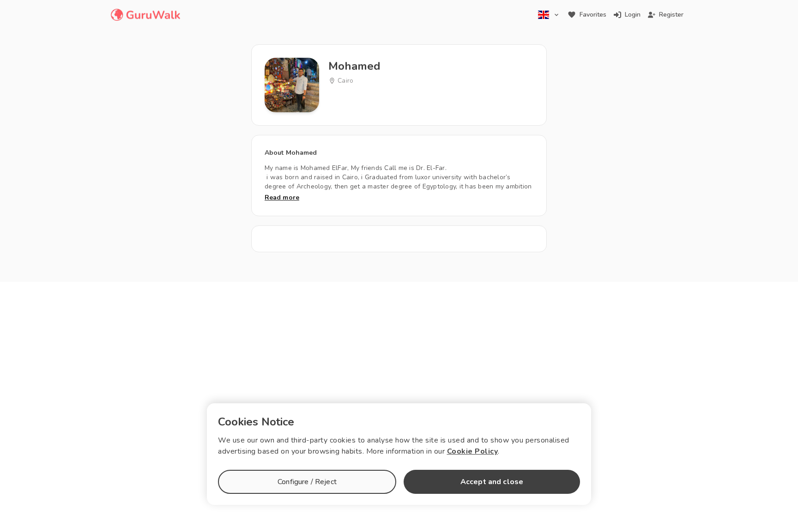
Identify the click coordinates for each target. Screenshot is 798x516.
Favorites (593, 14)
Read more (282, 197)
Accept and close (491, 482)
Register (671, 14)
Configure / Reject (307, 482)
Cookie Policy (472, 451)
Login (633, 14)
